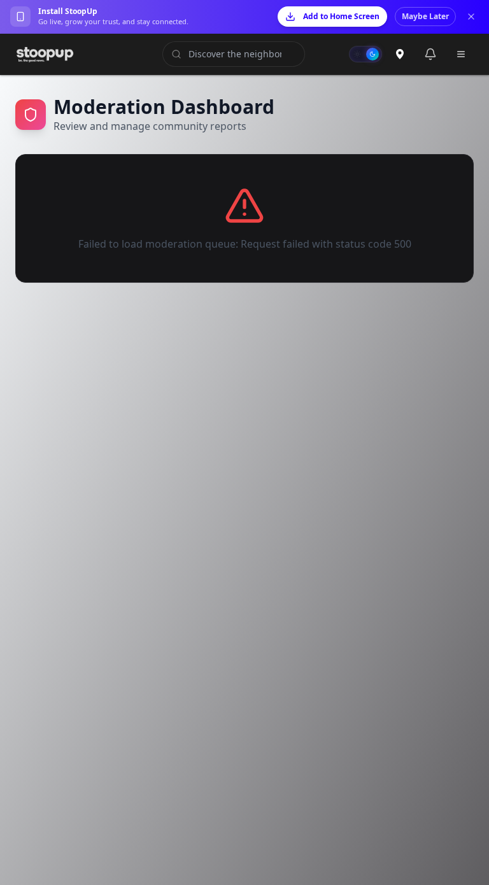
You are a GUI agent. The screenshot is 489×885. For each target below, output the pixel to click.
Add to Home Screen (341, 16)
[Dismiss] (471, 16)
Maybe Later (425, 16)
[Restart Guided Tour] (400, 54)
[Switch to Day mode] (365, 54)
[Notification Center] (430, 54)
